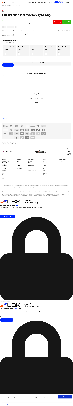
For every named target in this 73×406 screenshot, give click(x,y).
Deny (65, 399)
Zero (3, 173)
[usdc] (43, 133)
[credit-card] (16, 126)
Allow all (64, 396)
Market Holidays (5, 168)
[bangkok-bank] (38, 130)
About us (44, 164)
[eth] (16, 137)
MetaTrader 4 (4, 178)
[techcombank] (27, 133)
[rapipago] (5, 130)
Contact (44, 165)
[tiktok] (16, 143)
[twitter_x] (6, 143)
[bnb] (38, 133)
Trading (29, 2)
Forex (18, 162)
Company (51, 2)
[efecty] (43, 126)
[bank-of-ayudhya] (27, 130)
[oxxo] (38, 126)
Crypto (18, 161)
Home (2, 5)
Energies (18, 166)
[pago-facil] (22, 126)
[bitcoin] (22, 137)
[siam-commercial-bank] (32, 130)
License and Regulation (47, 174)
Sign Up (56, 2)
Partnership (40, 2)
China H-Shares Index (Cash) (35, 47)
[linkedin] (12, 143)
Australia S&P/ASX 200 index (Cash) (9, 47)
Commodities (19, 168)
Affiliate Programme (32, 170)
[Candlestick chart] (3, 27)
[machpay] (32, 126)
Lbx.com (3, 185)
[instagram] (9, 143)
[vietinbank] (22, 133)
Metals (18, 164)
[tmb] (16, 130)
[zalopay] (5, 133)
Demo (3, 174)
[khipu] (5, 126)
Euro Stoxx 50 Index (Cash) (48, 47)
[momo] (43, 130)
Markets (34, 2)
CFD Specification (5, 164)
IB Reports (30, 166)
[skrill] (27, 137)
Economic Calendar (6, 166)
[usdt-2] (32, 133)
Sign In (61, 2)
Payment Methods (5, 165)
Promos (46, 2)
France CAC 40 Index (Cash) (62, 47)
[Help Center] (64, 2)
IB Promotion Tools (31, 165)
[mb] (16, 133)
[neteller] (32, 137)
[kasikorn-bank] (22, 130)
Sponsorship (45, 162)
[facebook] (3, 143)
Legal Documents (46, 176)
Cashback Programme (6, 162)
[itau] (11, 126)
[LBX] (8, 2)
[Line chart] (5, 27)
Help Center (45, 166)
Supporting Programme (32, 164)
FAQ (43, 168)
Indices (9, 5)
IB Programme (31, 162)
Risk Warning (45, 173)
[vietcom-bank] (11, 130)
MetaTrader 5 (4, 179)
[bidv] (11, 133)
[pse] (27, 126)
